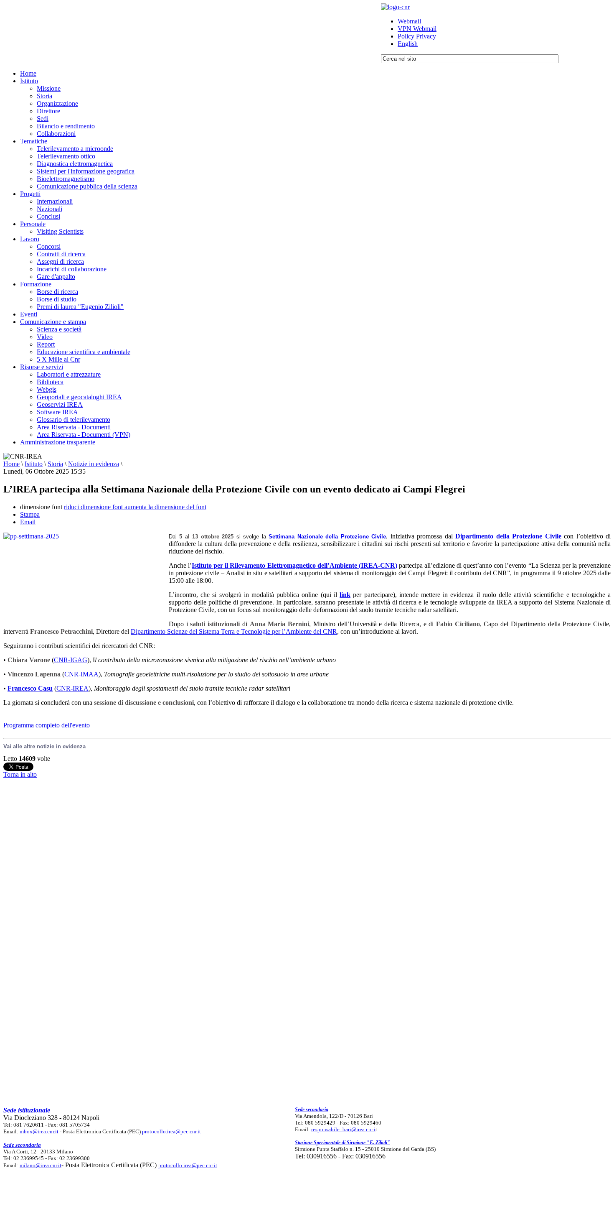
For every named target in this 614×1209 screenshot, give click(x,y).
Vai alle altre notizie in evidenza (44, 746)
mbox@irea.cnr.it (39, 1131)
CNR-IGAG (70, 659)
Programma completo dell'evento (46, 725)
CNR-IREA (72, 688)
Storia (55, 463)
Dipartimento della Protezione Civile (508, 536)
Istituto (34, 463)
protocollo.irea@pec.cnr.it (171, 1131)
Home (11, 463)
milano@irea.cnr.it (40, 1165)
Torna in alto (20, 774)
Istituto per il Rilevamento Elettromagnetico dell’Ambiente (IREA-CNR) (294, 565)
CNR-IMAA (81, 674)
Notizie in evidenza (93, 463)
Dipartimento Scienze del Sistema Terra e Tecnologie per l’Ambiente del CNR (234, 631)
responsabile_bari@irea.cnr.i (343, 1129)
